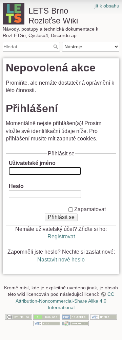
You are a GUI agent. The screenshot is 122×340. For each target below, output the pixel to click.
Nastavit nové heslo (61, 259)
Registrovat (61, 236)
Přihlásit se (61, 217)
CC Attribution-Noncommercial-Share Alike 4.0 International (65, 300)
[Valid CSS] (46, 323)
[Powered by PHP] (75, 316)
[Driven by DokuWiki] (75, 323)
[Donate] (46, 316)
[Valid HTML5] (103, 316)
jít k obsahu (107, 5)
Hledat (56, 46)
